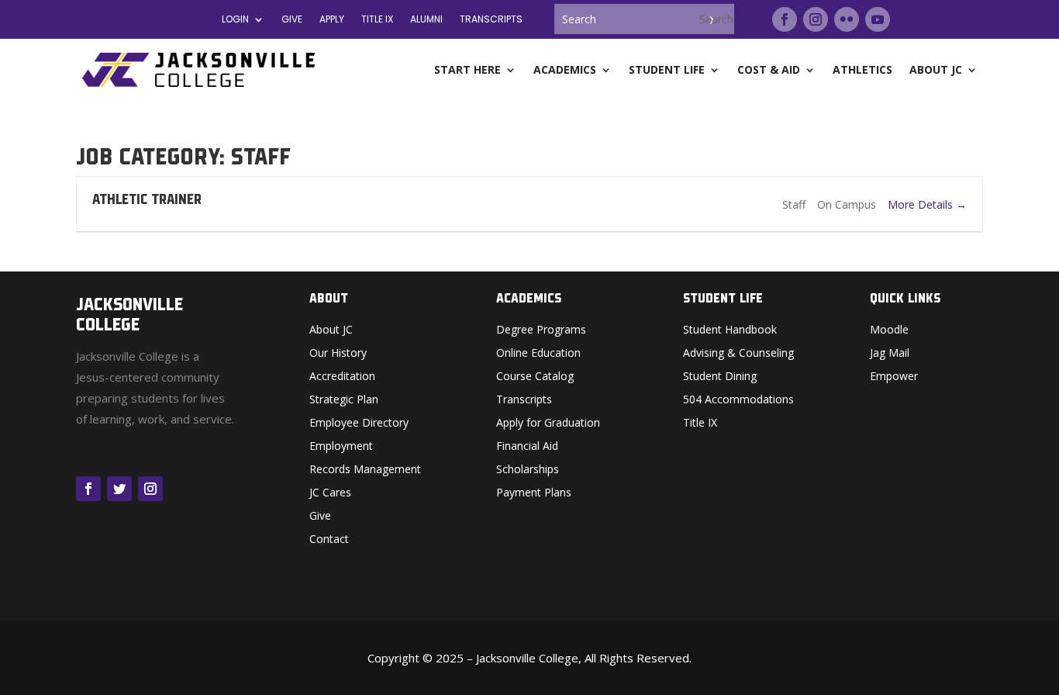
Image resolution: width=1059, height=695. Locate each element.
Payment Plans (533, 493)
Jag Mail (889, 354)
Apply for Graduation (548, 423)
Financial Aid (527, 447)
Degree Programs (541, 330)
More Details (922, 204)
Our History (338, 354)
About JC (331, 330)
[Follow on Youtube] (877, 19)
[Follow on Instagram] (815, 19)
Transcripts (491, 20)
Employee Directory (359, 423)
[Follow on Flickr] (846, 19)
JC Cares (330, 493)
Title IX (700, 423)
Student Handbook (730, 330)
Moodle (889, 330)
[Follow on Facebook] (784, 19)
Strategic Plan (343, 400)
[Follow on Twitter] (119, 488)
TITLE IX (377, 20)
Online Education (538, 354)
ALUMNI (426, 20)
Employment (341, 447)
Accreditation (342, 377)
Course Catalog (535, 377)
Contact (329, 540)
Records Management (365, 470)
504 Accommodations (738, 400)
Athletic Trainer (147, 199)
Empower (894, 377)
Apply (331, 20)
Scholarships (527, 470)
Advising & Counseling (738, 354)
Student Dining (720, 377)
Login (235, 20)
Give (291, 20)
